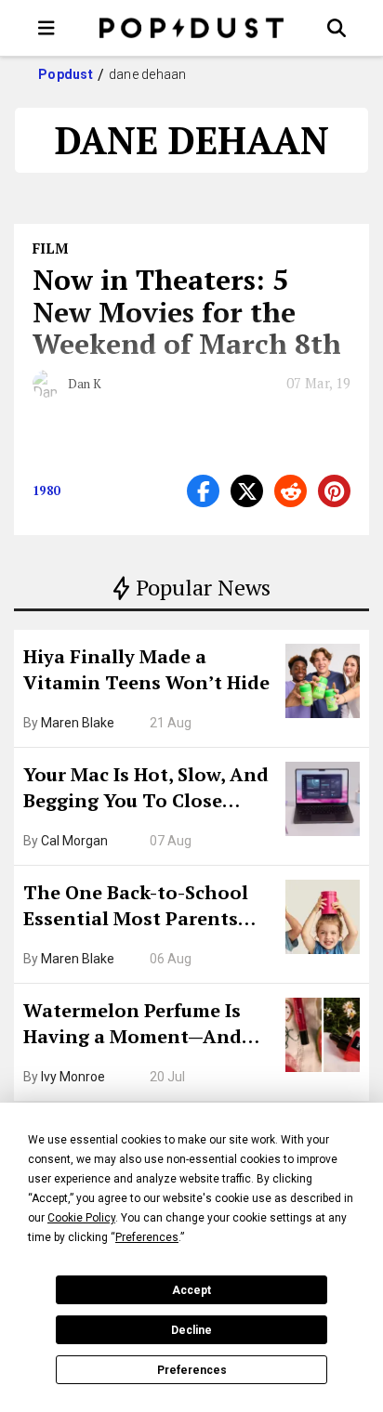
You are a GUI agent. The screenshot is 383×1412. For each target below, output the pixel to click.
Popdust (65, 74)
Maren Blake (77, 722)
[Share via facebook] (203, 491)
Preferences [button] (146, 1237)
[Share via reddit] (290, 491)
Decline (191, 1330)
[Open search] (336, 28)
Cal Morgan (74, 840)
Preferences (192, 1370)
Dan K (84, 383)
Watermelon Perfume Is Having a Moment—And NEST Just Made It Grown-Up (142, 1025)
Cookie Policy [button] (81, 1217)
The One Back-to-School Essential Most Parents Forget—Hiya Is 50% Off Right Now (135, 907)
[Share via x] (247, 491)
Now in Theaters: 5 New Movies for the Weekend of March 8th (187, 311)
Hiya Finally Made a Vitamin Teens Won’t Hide (146, 669)
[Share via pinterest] (334, 491)
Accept (191, 1290)
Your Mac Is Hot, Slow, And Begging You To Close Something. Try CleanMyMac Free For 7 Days (146, 789)
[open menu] (46, 28)
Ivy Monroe (73, 1076)
